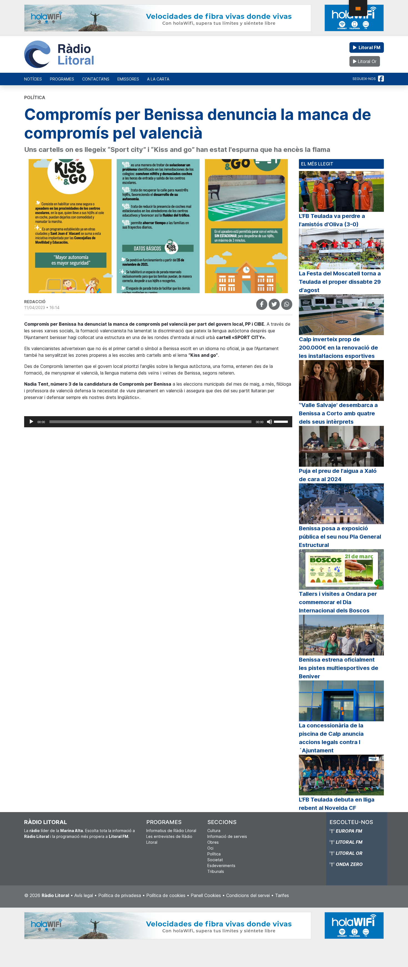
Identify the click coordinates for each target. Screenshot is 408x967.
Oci (210, 848)
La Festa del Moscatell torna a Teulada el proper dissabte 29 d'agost (340, 281)
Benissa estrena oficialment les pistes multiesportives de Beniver (338, 668)
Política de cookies (165, 895)
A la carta (158, 79)
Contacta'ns (95, 79)
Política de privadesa (119, 895)
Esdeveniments (221, 865)
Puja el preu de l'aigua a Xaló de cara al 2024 (338, 475)
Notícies (33, 79)
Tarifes (282, 895)
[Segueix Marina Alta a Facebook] (381, 78)
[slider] (281, 421)
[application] (158, 421)
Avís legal (83, 895)
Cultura (213, 830)
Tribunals (215, 871)
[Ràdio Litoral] (59, 54)
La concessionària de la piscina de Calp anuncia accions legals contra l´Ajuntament (331, 738)
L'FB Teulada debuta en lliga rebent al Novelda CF (336, 803)
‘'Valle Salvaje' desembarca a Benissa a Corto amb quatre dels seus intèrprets (338, 413)
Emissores (128, 79)
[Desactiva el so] (269, 422)
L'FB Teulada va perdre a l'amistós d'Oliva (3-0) (332, 220)
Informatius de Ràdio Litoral (171, 830)
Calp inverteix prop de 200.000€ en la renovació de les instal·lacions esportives (338, 347)
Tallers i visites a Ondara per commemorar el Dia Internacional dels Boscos (338, 602)
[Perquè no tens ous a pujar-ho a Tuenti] (274, 304)
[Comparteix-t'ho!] (261, 304)
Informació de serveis (227, 836)
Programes (62, 79)
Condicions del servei (248, 895)
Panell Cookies (206, 895)
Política (214, 854)
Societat (215, 859)
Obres (213, 842)
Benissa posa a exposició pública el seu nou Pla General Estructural (340, 536)
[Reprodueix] (31, 422)
